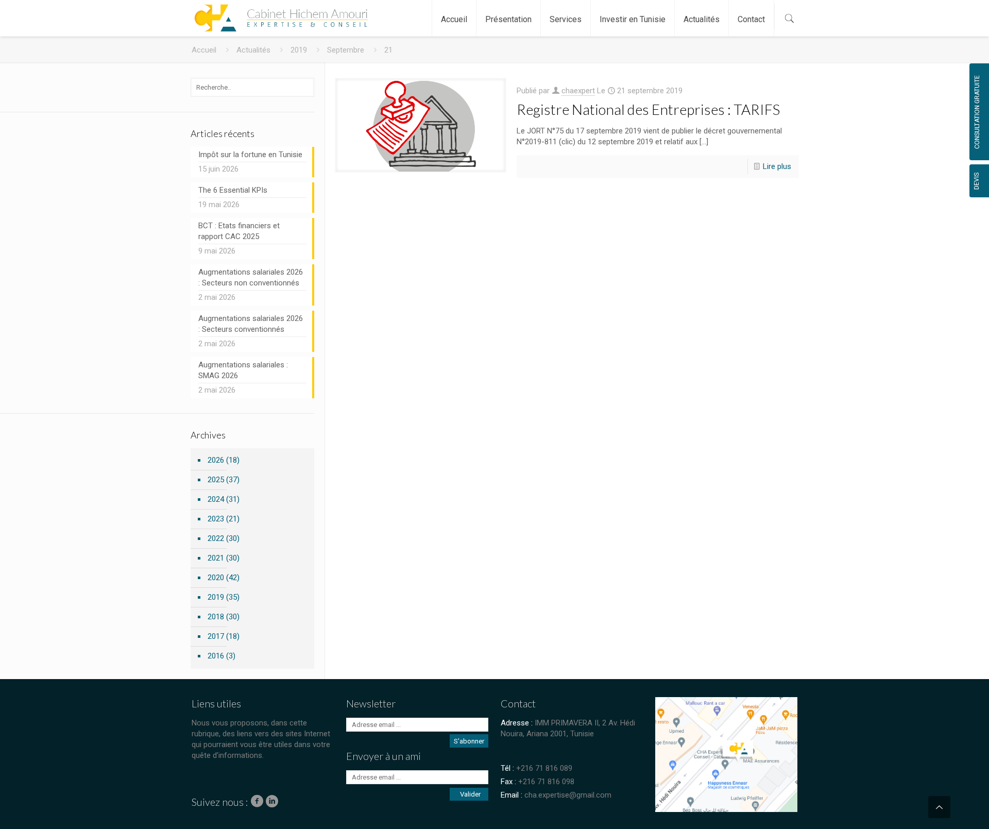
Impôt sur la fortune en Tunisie (250, 154)
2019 (299, 50)
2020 (216, 577)
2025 (216, 479)
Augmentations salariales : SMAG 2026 (243, 370)
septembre (345, 50)
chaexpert (578, 90)
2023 (216, 518)
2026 (216, 460)
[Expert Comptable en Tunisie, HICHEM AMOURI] (278, 13)
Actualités (253, 50)
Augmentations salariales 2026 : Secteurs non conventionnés (250, 277)
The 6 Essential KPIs (232, 190)
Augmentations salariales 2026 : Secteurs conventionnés (250, 324)
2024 (216, 499)
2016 (216, 656)
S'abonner (469, 741)
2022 (216, 538)
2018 (216, 616)
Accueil (204, 50)
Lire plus (777, 166)
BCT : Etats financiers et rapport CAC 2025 (239, 231)
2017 (216, 636)
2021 (216, 558)
